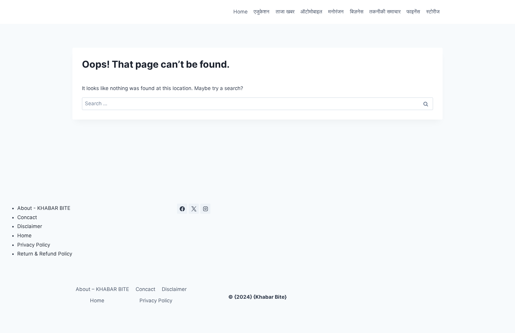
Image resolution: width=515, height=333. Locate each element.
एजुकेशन (261, 12)
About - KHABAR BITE (43, 208)
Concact (27, 217)
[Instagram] (205, 209)
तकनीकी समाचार (385, 12)
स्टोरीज (433, 12)
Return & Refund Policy (44, 254)
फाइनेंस (413, 12)
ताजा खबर (285, 12)
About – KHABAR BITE (102, 289)
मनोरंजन (336, 12)
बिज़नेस (356, 12)
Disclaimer (29, 226)
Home (240, 12)
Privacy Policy (33, 245)
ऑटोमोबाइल (311, 12)
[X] (194, 209)
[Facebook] (182, 209)
